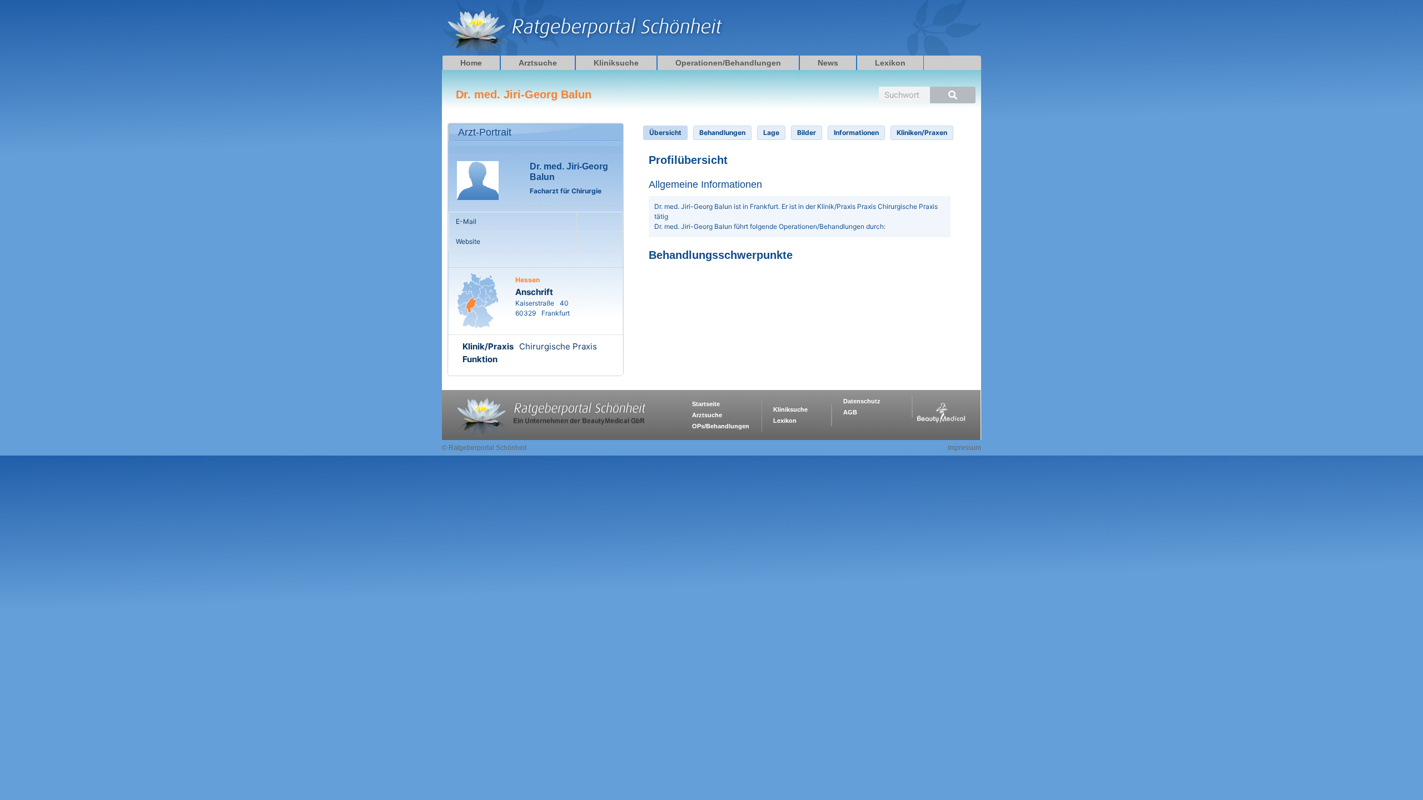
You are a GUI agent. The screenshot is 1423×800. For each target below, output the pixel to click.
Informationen (856, 132)
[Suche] (953, 95)
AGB (850, 412)
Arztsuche (538, 62)
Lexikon (890, 62)
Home (471, 62)
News (828, 62)
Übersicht (665, 132)
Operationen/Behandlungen (728, 62)
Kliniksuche (616, 62)
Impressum (964, 448)
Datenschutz (861, 401)
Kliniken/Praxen (922, 132)
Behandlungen (722, 132)
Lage (771, 132)
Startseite (706, 404)
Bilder (806, 132)
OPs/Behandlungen (720, 426)
